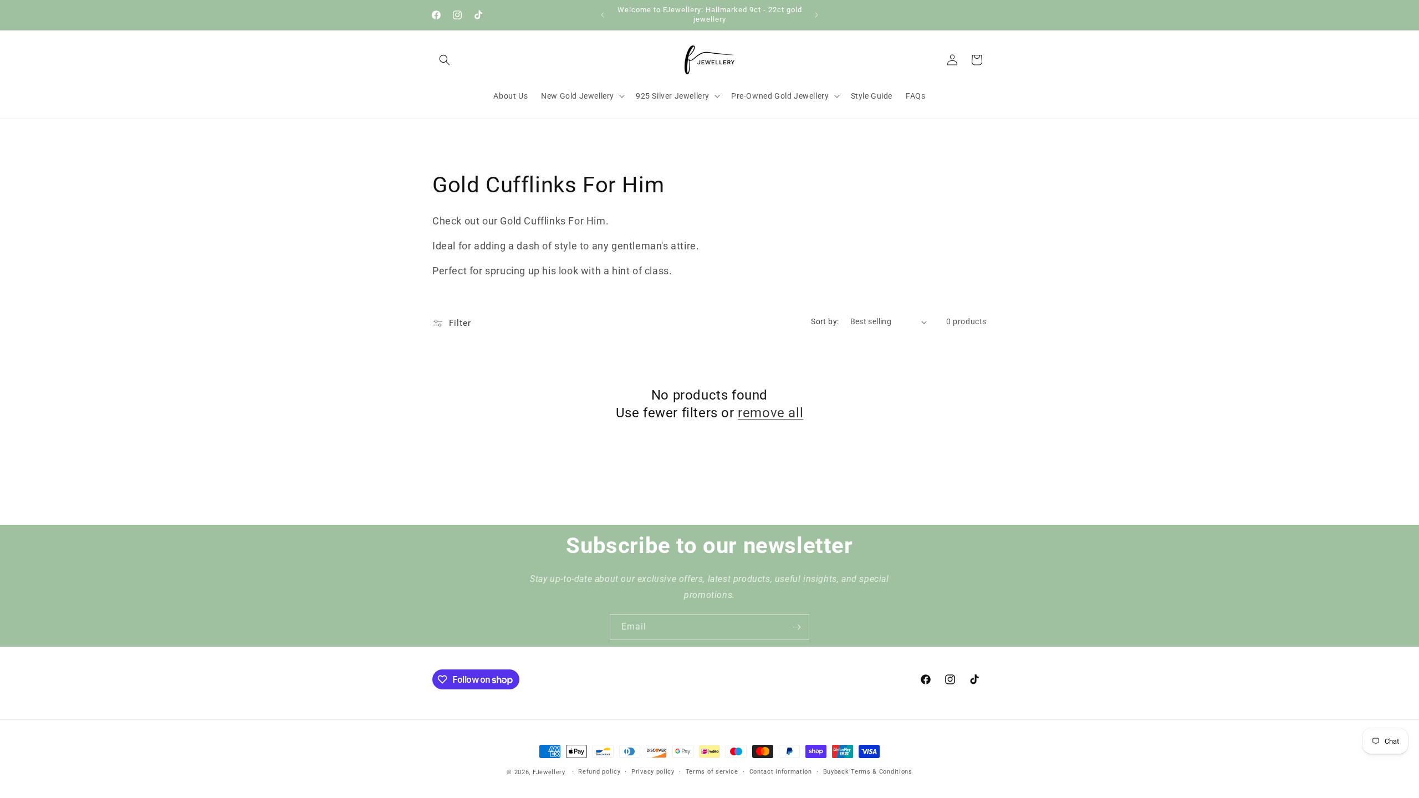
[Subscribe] (796, 627)
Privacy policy (653, 771)
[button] (444, 60)
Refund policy (599, 771)
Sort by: (825, 321)
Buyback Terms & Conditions (867, 771)
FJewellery (549, 772)
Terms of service (712, 771)
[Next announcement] (816, 14)
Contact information (780, 771)
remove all (770, 413)
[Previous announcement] (602, 14)
